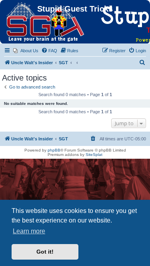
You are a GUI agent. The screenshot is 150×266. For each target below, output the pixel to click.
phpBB (54, 150)
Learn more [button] (29, 231)
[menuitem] (25, 50)
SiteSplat (94, 154)
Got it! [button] (45, 251)
